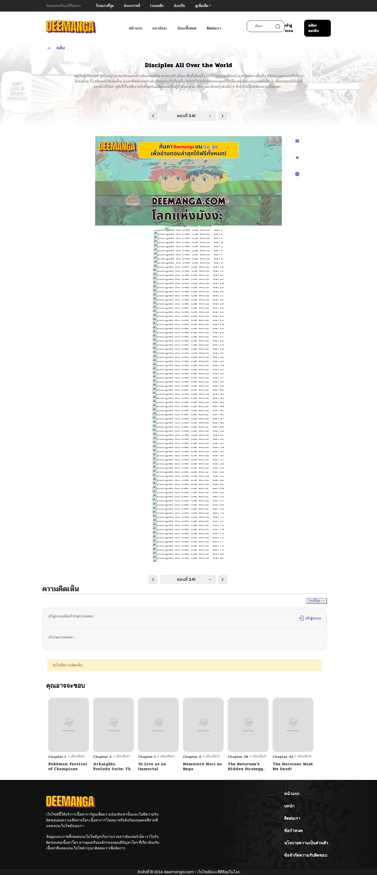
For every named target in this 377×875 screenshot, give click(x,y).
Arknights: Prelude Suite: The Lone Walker (113, 769)
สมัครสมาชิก (313, 28)
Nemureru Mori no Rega (202, 766)
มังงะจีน (179, 5)
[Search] (277, 26)
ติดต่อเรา (214, 28)
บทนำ (289, 806)
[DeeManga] (71, 27)
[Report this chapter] (297, 174)
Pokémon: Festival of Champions (67, 766)
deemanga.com (179, 871)
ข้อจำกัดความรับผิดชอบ (305, 855)
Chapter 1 (57, 756)
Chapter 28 (238, 756)
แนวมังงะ (159, 28)
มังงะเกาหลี (132, 5)
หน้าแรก (135, 28)
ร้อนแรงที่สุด (105, 5)
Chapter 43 (283, 756)
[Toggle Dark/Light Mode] (297, 157)
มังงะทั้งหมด (186, 28)
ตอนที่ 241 (186, 116)
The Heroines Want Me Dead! (293, 766)
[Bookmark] (297, 141)
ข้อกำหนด (293, 830)
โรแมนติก (157, 5)
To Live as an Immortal (152, 766)
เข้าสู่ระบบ (289, 28)
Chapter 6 (192, 756)
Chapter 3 (102, 756)
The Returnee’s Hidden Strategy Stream (245, 769)
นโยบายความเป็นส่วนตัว (306, 843)
